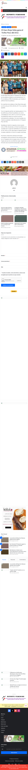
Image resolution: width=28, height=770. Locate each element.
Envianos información (14, 146)
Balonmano (3, 721)
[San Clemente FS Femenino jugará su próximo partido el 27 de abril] (5, 545)
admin (4, 48)
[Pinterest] (15, 54)
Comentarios (23, 559)
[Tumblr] (12, 54)
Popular (4, 559)
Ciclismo (3, 730)
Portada (9, 27)
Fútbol (2, 732)
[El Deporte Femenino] (4, 3)
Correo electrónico (5, 261)
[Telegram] (25, 54)
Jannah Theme (5, 765)
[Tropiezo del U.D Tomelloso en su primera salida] (5, 620)
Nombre (3, 255)
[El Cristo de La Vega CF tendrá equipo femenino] (5, 680)
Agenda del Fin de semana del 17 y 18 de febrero (20, 224)
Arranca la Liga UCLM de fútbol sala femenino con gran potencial (6, 209)
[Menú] (1, 7)
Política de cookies (19, 760)
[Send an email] (6, 48)
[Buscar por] (26, 7)
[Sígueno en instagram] (26, 705)
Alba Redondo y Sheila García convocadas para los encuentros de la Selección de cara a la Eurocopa (18, 551)
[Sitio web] (14, 190)
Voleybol (14, 27)
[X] (5, 54)
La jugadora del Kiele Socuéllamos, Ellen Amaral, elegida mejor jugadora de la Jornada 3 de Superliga (21, 209)
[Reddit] (19, 54)
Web (2, 267)
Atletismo (3, 728)
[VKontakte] (18, 162)
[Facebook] (2, 54)
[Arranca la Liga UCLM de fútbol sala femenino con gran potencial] (7, 202)
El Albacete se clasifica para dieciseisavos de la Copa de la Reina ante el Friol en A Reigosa (17, 674)
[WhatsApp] (22, 54)
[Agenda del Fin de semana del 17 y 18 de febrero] (21, 218)
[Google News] (14, 157)
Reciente (13, 559)
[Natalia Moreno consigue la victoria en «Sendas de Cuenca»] (5, 686)
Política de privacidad (9, 760)
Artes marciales (4, 726)
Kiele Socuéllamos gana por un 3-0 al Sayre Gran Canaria (7, 225)
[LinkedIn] (9, 54)
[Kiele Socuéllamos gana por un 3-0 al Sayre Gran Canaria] (7, 218)
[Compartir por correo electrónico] (20, 162)
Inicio (3, 24)
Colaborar (14, 694)
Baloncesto (3, 724)
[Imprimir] (23, 162)
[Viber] (2, 57)
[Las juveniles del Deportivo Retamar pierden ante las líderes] (5, 539)
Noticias (7, 24)
